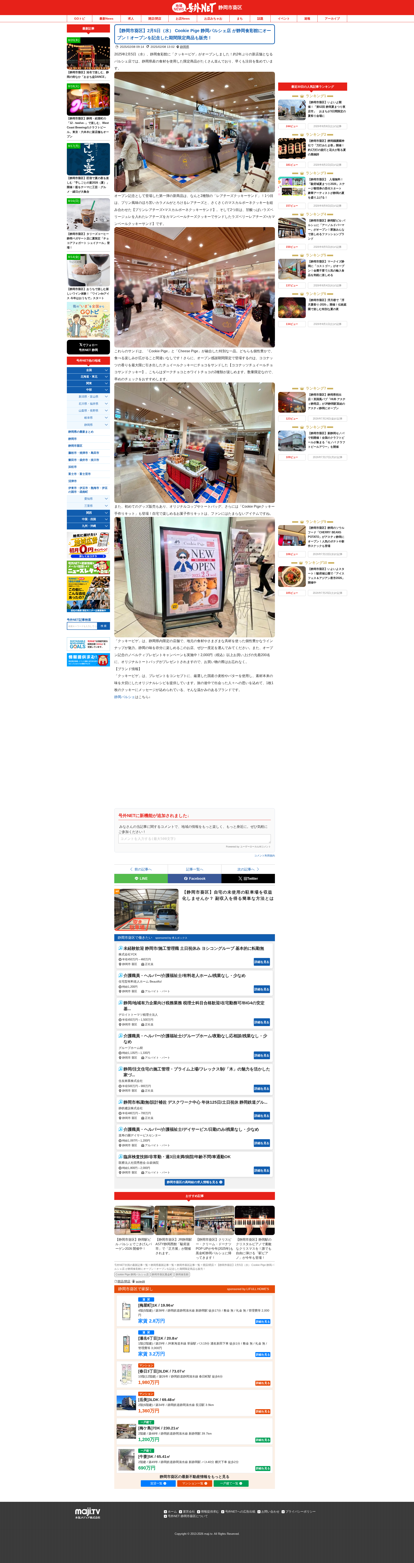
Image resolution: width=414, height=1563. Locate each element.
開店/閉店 (154, 18)
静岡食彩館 (182, 1274)
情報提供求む (210, 1511)
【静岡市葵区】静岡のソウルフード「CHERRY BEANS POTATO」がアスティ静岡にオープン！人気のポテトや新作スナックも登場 (326, 537)
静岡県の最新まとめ (81, 431)
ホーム (172, 1511)
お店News (183, 18)
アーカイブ (332, 18)
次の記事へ (246, 869)
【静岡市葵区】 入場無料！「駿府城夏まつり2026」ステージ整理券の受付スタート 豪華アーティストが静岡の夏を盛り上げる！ (326, 188)
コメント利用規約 (264, 855)
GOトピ (79, 18)
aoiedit (140, 1281)
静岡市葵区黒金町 (162, 1274)
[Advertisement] (312, 53)
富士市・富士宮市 (79, 474)
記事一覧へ (194, 869)
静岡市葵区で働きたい (135, 937)
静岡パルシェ (124, 697)
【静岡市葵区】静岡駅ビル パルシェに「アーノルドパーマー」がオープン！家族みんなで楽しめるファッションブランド (326, 229)
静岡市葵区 (230, 7)
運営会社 (189, 1511)
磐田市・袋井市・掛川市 (83, 460)
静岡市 (72, 438)
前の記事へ (143, 869)
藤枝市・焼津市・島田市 (83, 452)
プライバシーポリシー (300, 1511)
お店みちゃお (213, 18)
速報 (307, 18)
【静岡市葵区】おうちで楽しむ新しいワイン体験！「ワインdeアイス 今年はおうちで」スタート (88, 293)
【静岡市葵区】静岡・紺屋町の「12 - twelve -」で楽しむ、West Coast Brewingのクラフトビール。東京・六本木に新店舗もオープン (88, 127)
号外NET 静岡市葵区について (188, 1516)
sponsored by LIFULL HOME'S (248, 1289)
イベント (284, 18)
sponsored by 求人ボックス (171, 937)
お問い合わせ (270, 1511)
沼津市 (72, 481)
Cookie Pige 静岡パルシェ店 (132, 1274)
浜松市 (72, 466)
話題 (260, 18)
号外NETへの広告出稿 (240, 1511)
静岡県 (184, 46)
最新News (106, 18)
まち (240, 18)
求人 (131, 18)
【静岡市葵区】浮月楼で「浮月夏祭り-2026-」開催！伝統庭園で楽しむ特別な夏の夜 (327, 304)
